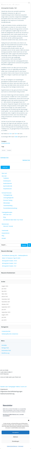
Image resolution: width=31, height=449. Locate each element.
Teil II (10, 133)
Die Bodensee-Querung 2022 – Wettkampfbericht (15, 255)
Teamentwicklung (7, 205)
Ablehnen (15, 437)
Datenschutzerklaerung (12, 446)
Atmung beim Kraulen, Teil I (9, 266)
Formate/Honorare (6, 193)
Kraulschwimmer (7, 183)
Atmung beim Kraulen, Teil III (9, 260)
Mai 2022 (4, 291)
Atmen (3, 150)
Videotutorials (5, 224)
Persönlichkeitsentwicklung (10, 208)
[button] (28, 420)
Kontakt (4, 238)
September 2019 (6, 307)
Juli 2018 (4, 317)
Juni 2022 (4, 288)
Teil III (15, 133)
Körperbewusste (7, 188)
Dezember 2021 (6, 299)
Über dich (4, 176)
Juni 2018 (4, 320)
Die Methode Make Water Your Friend (13, 220)
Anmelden (4, 345)
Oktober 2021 (5, 304)
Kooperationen (5, 233)
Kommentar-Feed (6, 350)
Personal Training (7, 200)
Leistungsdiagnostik (8, 197)
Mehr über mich (7, 214)
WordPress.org (5, 353)
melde (16, 136)
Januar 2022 (5, 296)
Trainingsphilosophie (7, 212)
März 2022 (4, 294)
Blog (4, 217)
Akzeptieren (15, 432)
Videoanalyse (6, 203)
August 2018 (5, 315)
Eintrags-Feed (5, 348)
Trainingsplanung (7, 195)
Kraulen (9, 150)
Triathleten (6, 178)
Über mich (4, 173)
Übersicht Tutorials (8, 226)
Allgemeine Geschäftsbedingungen (11, 391)
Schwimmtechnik (5, 143)
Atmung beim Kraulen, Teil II (9, 263)
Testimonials (5, 230)
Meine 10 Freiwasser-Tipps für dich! (11, 258)
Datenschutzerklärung (7, 394)
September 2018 (6, 312)
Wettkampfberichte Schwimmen (10, 334)
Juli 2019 (4, 309)
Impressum (20, 446)
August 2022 (5, 286)
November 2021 (6, 301)
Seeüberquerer (7, 181)
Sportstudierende (7, 186)
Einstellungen (15, 441)
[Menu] (29, 3)
